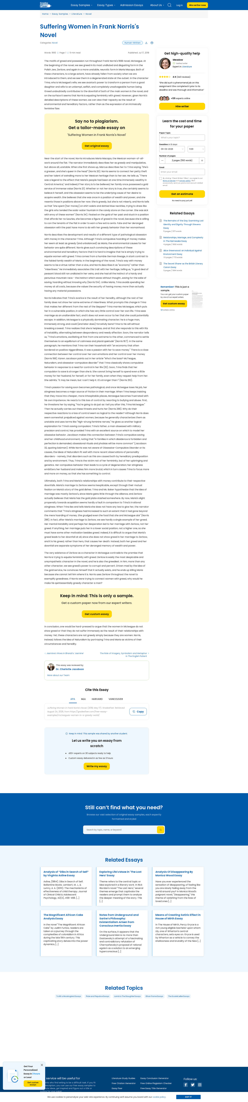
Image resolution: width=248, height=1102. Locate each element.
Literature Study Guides (123, 1078)
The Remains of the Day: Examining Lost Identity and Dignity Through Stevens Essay (183, 224)
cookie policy (159, 1097)
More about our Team (58, 675)
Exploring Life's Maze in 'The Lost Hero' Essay (120, 873)
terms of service (169, 181)
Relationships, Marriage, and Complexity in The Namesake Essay (183, 239)
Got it (188, 1097)
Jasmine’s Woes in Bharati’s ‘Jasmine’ (65, 653)
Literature (77, 13)
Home (45, 13)
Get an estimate (182, 194)
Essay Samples (60, 13)
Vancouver (116, 699)
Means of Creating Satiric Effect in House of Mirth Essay (178, 916)
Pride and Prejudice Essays (97, 996)
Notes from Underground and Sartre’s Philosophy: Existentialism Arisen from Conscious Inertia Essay (119, 920)
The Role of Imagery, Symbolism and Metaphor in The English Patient (123, 655)
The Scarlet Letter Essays (178, 996)
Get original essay (97, 146)
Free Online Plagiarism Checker (156, 1083)
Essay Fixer (117, 1088)
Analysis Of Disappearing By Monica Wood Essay (174, 873)
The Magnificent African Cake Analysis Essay (63, 916)
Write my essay (97, 766)
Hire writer (182, 106)
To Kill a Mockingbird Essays (68, 996)
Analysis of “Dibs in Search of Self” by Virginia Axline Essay (66, 873)
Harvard (97, 699)
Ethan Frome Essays (154, 996)
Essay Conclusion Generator (155, 1078)
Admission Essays (131, 5)
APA (72, 699)
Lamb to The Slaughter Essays (127, 996)
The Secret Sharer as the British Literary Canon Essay (183, 265)
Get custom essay (97, 614)
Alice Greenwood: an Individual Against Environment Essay (182, 252)
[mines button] (162, 160)
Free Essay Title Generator (154, 1088)
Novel (89, 13)
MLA (83, 699)
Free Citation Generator (124, 1083)
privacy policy (185, 181)
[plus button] (202, 160)
